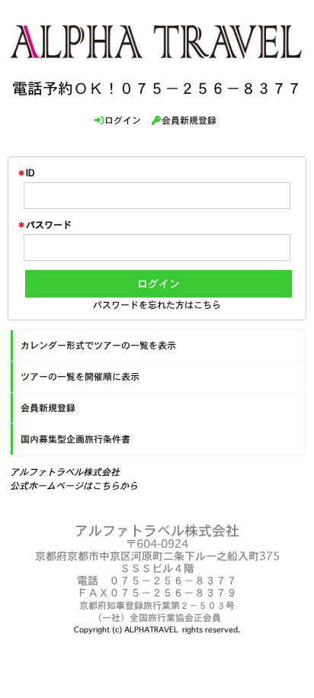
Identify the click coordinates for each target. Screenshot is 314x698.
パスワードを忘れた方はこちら (157, 304)
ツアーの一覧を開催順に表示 (80, 376)
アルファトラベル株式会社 (65, 472)
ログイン (158, 284)
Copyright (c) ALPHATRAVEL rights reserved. (157, 630)
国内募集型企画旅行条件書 (75, 439)
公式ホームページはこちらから (74, 485)
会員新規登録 (48, 407)
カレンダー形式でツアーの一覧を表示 (98, 345)
